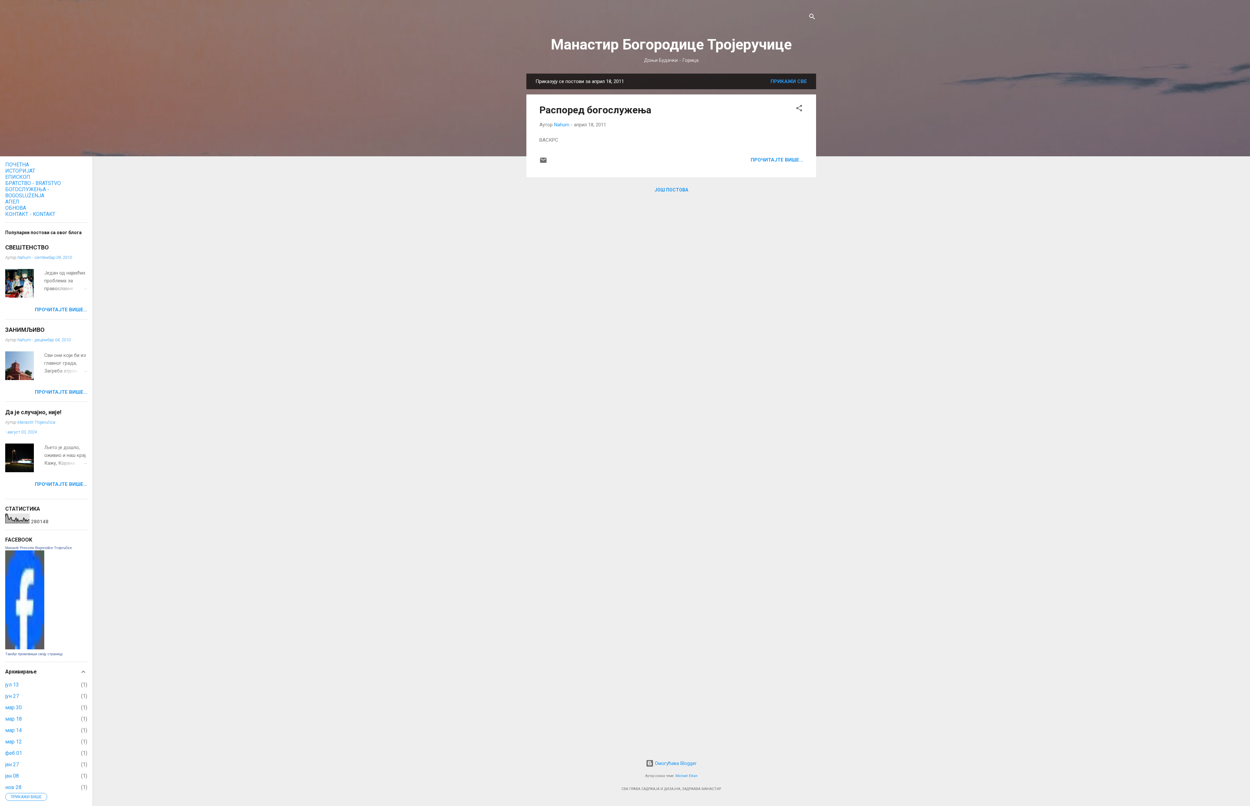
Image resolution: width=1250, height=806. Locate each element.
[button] (799, 109)
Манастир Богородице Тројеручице (671, 44)
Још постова (671, 189)
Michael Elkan (686, 776)
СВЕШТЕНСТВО (27, 247)
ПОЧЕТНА (17, 165)
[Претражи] (812, 18)
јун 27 (12, 696)
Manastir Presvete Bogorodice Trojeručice (38, 548)
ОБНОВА (15, 208)
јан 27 (12, 764)
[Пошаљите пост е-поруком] (543, 162)
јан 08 (12, 776)
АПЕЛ (12, 202)
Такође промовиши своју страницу (34, 654)
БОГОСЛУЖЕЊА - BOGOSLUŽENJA (27, 192)
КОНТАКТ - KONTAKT (30, 214)
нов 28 (13, 787)
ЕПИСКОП (17, 177)
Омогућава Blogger (675, 763)
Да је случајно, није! (33, 412)
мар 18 (13, 719)
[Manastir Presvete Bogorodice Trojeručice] (24, 648)
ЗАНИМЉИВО (25, 329)
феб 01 (13, 753)
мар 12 (13, 742)
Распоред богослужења (595, 110)
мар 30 (13, 707)
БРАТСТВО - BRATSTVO (33, 183)
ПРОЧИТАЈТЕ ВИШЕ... (777, 160)
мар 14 (13, 730)
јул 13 (12, 685)
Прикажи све (789, 81)
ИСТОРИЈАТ (20, 171)
